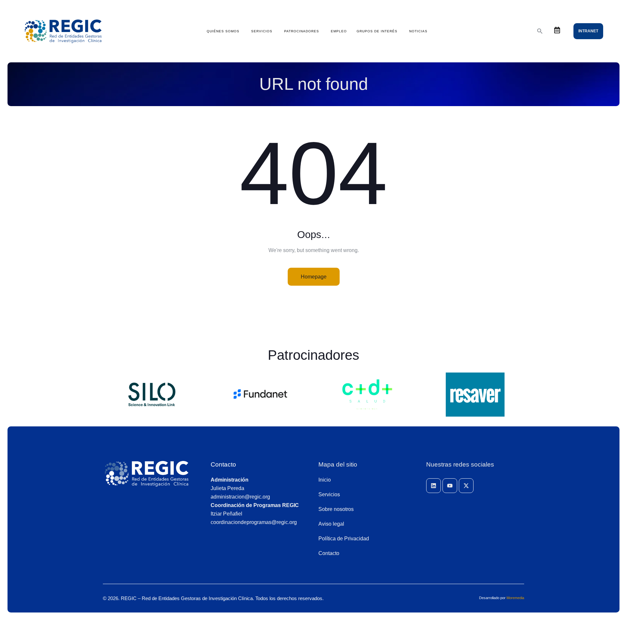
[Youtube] (449, 485)
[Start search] (539, 31)
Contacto (223, 464)
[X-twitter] (466, 485)
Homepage (314, 276)
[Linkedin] (433, 485)
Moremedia (515, 598)
